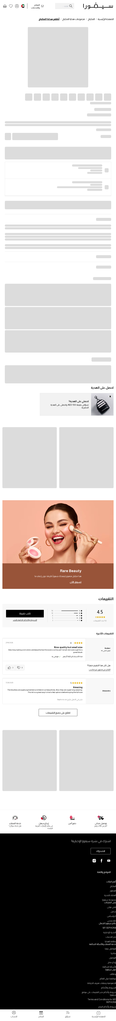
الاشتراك (100, 851)
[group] (15, 668)
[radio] (10, 667)
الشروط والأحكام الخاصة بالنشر (25, 620)
